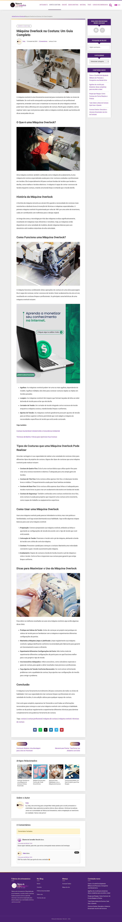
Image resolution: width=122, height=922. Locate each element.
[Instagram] (102, 30)
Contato (39, 887)
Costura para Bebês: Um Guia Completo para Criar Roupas (72, 782)
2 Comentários (43, 41)
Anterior (22, 744)
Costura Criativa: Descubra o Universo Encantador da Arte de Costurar (98, 112)
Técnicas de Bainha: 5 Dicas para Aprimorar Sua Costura (37, 437)
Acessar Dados (66, 883)
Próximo (74, 744)
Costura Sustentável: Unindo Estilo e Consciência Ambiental (38, 431)
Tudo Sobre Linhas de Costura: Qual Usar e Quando (98, 902)
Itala (24, 41)
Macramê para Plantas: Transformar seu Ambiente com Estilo (67, 749)
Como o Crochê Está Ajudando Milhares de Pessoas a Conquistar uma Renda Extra (98, 78)
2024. (69, 919)
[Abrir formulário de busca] (110, 5)
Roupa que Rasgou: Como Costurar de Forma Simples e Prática (98, 96)
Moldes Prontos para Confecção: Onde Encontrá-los (39, 782)
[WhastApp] (40, 730)
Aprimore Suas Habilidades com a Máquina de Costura (55, 782)
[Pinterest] (62, 730)
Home (38, 883)
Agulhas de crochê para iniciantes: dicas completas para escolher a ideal (97, 87)
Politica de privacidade (43, 891)
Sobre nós (40, 894)
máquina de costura (50, 719)
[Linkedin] (51, 730)
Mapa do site (66, 887)
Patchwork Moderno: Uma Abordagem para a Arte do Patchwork (28, 749)
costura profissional (35, 719)
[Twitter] (45, 730)
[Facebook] (35, 730)
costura (24, 719)
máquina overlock (65, 719)
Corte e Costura (20, 16)
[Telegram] (56, 730)
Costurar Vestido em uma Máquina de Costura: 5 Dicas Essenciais (23, 783)
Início (13, 16)
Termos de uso (41, 898)
